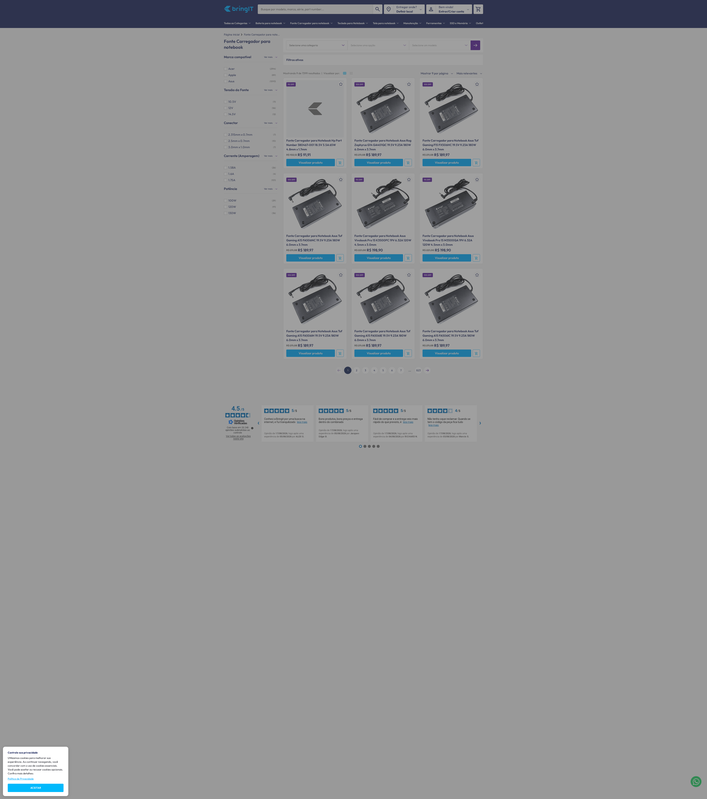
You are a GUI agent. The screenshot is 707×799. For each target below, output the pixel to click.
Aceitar (35, 787)
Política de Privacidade (21, 778)
